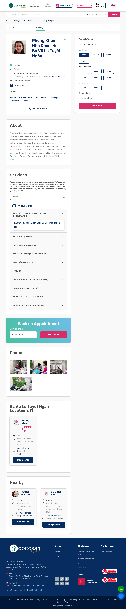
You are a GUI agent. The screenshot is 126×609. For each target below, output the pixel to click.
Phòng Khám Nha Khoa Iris (27, 422)
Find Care (83, 546)
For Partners (107, 546)
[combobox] (46, 14)
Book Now (53, 334)
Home (8, 21)
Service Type (16, 329)
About (58, 546)
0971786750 (36, 590)
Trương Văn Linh (25, 493)
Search (114, 14)
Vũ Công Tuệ (56, 493)
